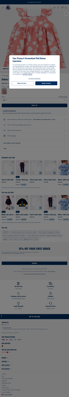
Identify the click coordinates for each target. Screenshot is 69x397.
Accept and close (46, 83)
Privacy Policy (27, 74)
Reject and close (22, 83)
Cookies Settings (34, 78)
